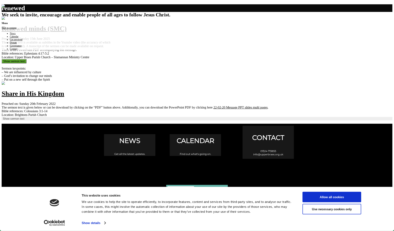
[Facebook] (179, 168)
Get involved (16, 39)
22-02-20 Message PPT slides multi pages (240, 107)
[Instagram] (197, 168)
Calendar (14, 36)
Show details (91, 223)
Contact (13, 48)
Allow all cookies (332, 197)
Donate (13, 42)
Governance (16, 45)
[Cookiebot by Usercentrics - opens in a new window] (54, 223)
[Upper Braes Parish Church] (7, 6)
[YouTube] (214, 168)
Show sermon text (14, 61)
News (13, 33)
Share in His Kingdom (33, 93)
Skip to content (9, 27)
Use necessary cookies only (332, 209)
